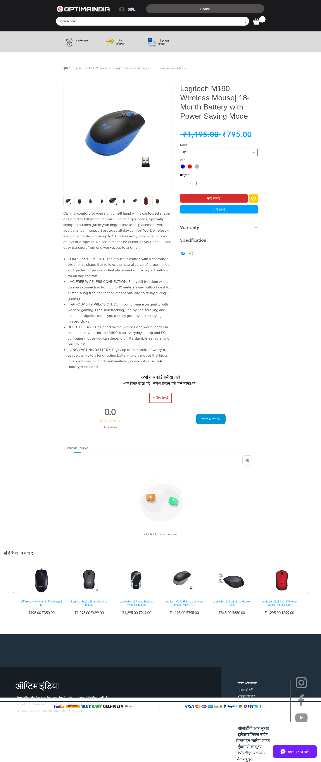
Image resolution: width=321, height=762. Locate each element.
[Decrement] (184, 183)
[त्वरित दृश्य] (41, 580)
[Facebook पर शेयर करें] (183, 253)
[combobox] (219, 152)
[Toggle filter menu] (247, 460)
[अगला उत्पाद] (307, 591)
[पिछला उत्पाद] (13, 591)
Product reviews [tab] (77, 448)
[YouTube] (301, 717)
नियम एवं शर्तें (245, 690)
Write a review (210, 419)
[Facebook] (301, 700)
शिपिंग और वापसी (247, 683)
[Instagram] (301, 682)
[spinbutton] (190, 183)
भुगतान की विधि (246, 696)
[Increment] (197, 183)
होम (65, 68)
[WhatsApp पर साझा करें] (191, 253)
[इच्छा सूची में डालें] (253, 198)
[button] (259, 20)
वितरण (184, 145)
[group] (160, 591)
